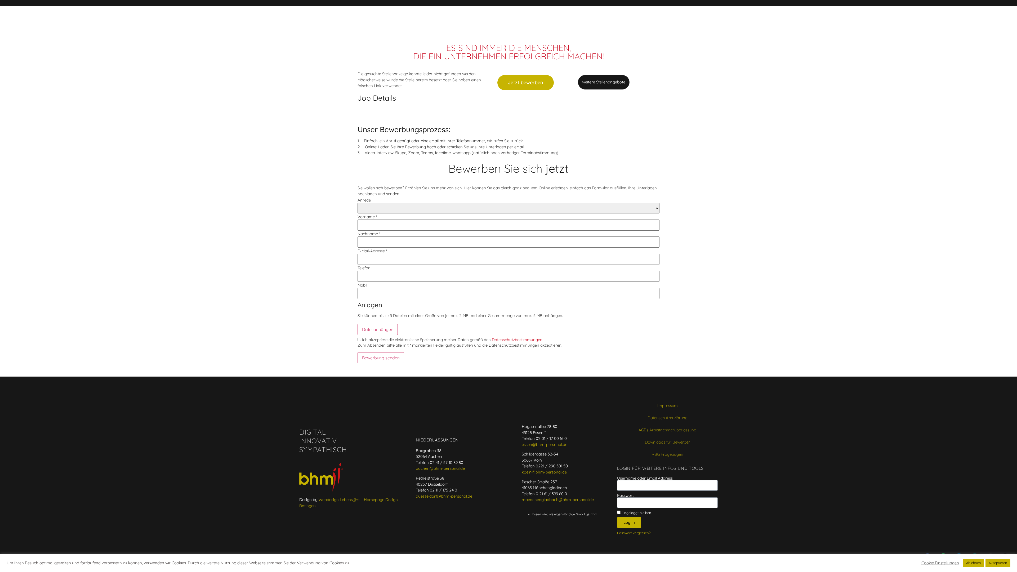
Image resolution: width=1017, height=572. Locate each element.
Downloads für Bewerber (667, 442)
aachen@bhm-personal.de (440, 468)
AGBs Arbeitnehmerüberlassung (667, 429)
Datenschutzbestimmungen (517, 339)
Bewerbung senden (381, 357)
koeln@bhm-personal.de (544, 472)
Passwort (625, 495)
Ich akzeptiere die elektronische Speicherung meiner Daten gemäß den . (452, 340)
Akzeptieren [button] (998, 563)
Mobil (362, 285)
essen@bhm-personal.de (544, 444)
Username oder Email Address (645, 478)
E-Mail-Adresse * (372, 251)
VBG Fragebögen (667, 454)
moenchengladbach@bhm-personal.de (558, 499)
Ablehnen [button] (973, 563)
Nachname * (369, 234)
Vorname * (367, 217)
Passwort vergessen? (633, 533)
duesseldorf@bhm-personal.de (444, 496)
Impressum (667, 405)
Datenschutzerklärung (668, 417)
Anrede (364, 200)
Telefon (364, 268)
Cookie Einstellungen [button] (940, 563)
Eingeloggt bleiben (636, 513)
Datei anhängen (377, 329)
